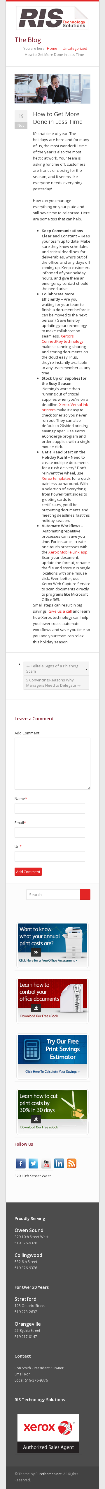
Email (20, 822)
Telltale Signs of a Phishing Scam (52, 668)
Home (52, 48)
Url (18, 846)
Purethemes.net (49, 1473)
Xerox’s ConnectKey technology (62, 338)
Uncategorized (75, 48)
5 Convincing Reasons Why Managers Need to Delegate (53, 682)
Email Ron (23, 1374)
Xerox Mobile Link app (68, 552)
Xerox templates (56, 478)
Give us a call (60, 611)
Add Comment (27, 733)
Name (21, 798)
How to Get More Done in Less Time (58, 118)
